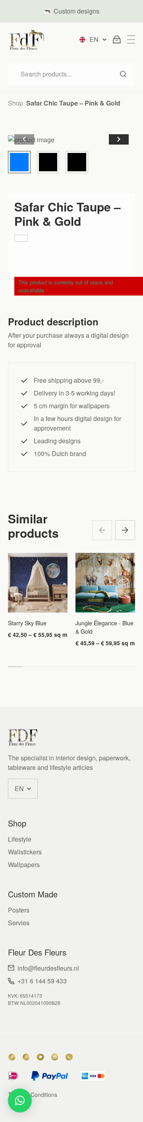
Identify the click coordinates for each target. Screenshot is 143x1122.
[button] (119, 139)
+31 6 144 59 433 (42, 980)
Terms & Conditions (32, 1095)
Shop (15, 103)
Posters (18, 909)
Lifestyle (19, 839)
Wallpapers (24, 864)
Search (123, 74)
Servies (18, 922)
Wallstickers (25, 851)
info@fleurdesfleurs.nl (48, 968)
